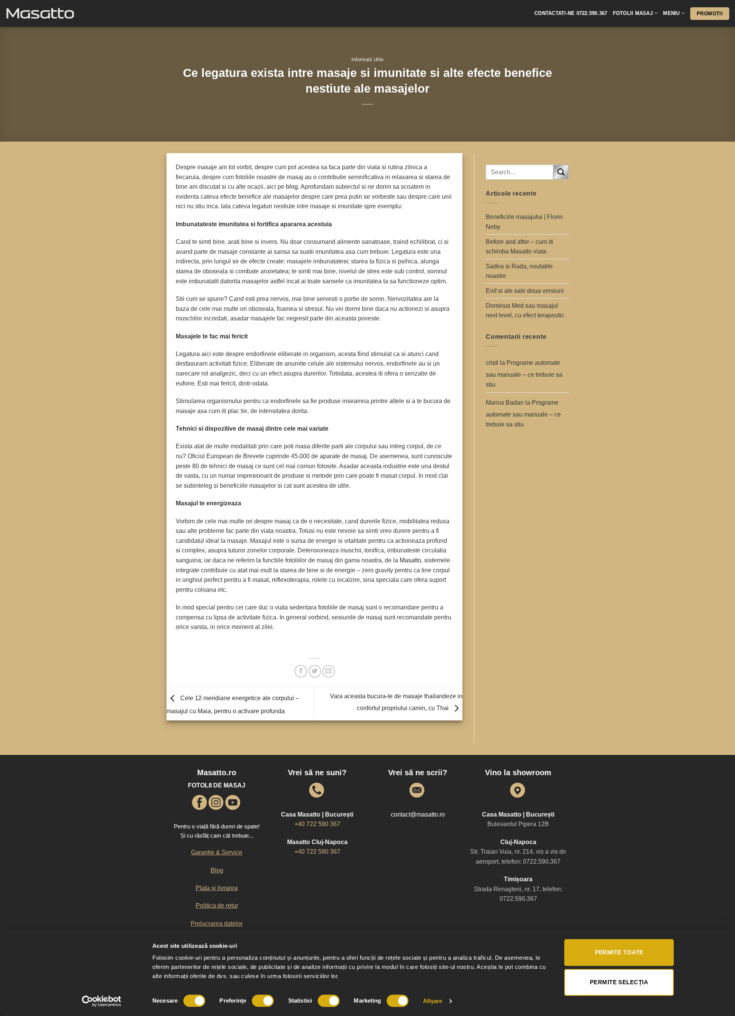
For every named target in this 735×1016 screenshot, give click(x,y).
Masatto (410, 560)
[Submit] (560, 172)
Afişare (433, 1001)
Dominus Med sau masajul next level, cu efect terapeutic (525, 310)
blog (292, 186)
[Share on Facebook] (300, 671)
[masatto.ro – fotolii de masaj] (53, 13)
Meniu (671, 13)
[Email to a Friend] (328, 671)
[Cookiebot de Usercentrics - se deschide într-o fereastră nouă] (101, 1001)
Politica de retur (217, 905)
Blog (217, 870)
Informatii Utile (367, 59)
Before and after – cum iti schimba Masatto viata (519, 246)
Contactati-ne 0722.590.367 (571, 13)
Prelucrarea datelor (217, 923)
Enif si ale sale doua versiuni (525, 290)
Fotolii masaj (633, 13)
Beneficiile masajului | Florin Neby (524, 222)
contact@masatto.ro (418, 814)
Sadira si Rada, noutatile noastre (519, 271)
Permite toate (619, 952)
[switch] (263, 1001)
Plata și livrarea (217, 888)
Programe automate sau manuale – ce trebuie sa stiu (524, 373)
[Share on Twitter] (315, 671)
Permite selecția (619, 982)
